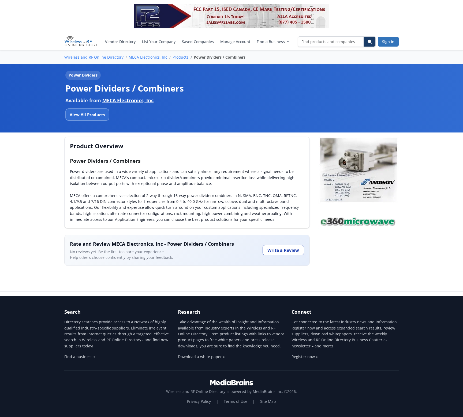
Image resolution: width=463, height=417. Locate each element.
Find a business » (79, 356)
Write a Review (283, 250)
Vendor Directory (120, 41)
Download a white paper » (201, 356)
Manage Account (235, 41)
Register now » (305, 356)
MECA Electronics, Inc (148, 57)
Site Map (268, 401)
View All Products (87, 114)
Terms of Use (235, 401)
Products (180, 57)
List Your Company (159, 41)
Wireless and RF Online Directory (94, 57)
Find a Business (271, 41)
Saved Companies (198, 41)
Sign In (388, 41)
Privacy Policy (199, 401)
